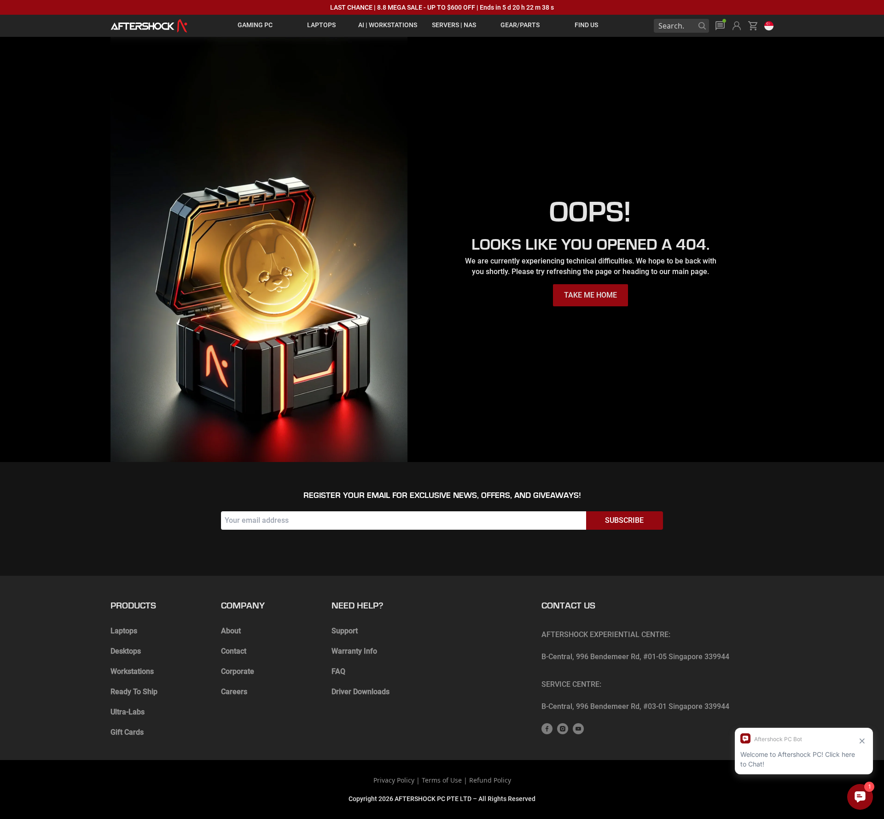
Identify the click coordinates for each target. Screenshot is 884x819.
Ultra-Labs (127, 712)
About (231, 630)
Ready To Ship (133, 691)
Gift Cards (127, 732)
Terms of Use (442, 780)
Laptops (123, 630)
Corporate (237, 671)
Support (345, 630)
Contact (233, 651)
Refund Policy (490, 780)
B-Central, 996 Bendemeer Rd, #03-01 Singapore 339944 (635, 706)
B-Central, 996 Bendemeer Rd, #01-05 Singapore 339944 (635, 656)
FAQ (338, 671)
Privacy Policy (393, 780)
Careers (234, 691)
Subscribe (624, 520)
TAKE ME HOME (590, 295)
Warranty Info (354, 651)
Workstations (132, 671)
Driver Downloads (361, 691)
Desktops (125, 651)
